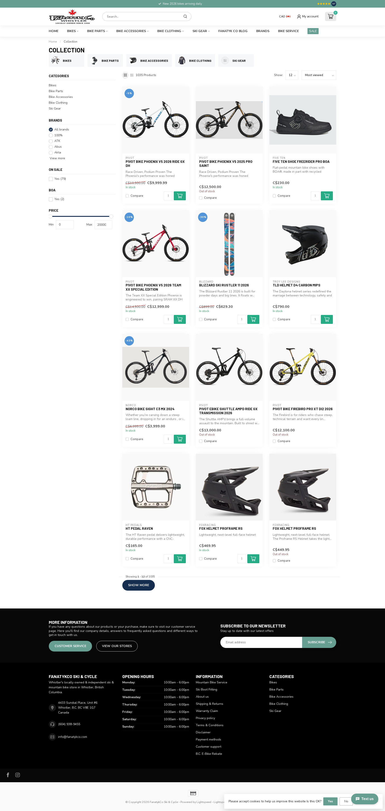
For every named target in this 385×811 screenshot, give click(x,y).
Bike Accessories (131, 31)
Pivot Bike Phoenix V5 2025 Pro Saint (225, 163)
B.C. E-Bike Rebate (209, 754)
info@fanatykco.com (72, 737)
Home (53, 31)
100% (58, 135)
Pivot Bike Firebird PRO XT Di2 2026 (303, 409)
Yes (60, 179)
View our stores (117, 646)
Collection (70, 42)
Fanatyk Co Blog (233, 31)
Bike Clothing (169, 31)
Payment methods (208, 739)
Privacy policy (205, 718)
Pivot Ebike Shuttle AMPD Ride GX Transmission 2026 (228, 411)
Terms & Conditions (209, 725)
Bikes (71, 31)
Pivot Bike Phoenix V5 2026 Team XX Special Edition (153, 287)
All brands (61, 129)
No (346, 801)
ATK (57, 141)
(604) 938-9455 (69, 724)
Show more (138, 585)
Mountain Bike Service (211, 682)
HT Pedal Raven (139, 528)
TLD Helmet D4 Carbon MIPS (296, 285)
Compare (137, 195)
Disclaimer (203, 732)
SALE (313, 31)
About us (202, 697)
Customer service (70, 646)
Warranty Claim (207, 711)
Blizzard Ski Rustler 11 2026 (224, 285)
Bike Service (288, 31)
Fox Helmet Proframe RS (221, 528)
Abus (58, 147)
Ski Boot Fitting (206, 689)
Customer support (208, 747)
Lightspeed (204, 802)
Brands (262, 31)
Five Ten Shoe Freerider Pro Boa (301, 161)
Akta (57, 152)
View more (57, 158)
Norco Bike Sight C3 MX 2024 (150, 409)
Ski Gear (199, 31)
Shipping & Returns (209, 704)
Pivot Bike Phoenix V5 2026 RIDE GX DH (155, 163)
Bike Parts (96, 31)
